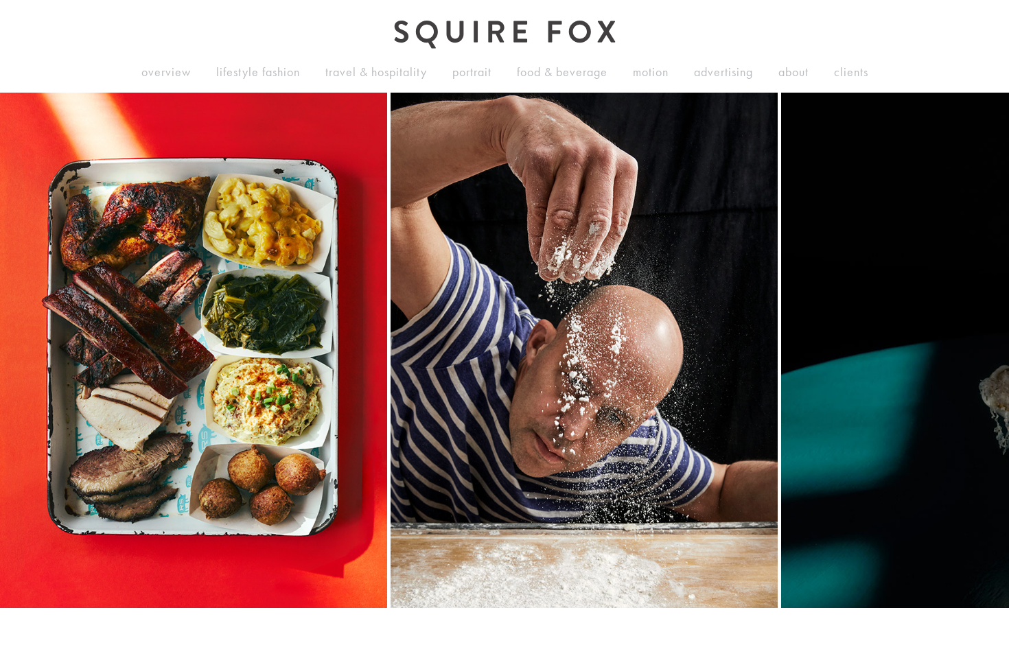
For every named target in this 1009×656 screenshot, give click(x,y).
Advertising (723, 72)
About (793, 72)
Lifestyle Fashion (258, 72)
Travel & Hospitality (376, 72)
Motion (651, 72)
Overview (166, 72)
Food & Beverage (562, 72)
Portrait (471, 72)
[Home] (505, 35)
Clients (851, 72)
